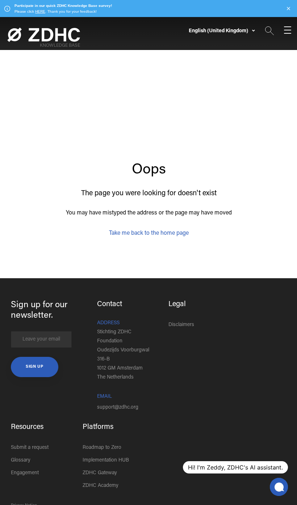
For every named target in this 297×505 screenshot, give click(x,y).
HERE (40, 11)
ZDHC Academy (100, 485)
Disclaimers (181, 324)
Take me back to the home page (149, 233)
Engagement (25, 473)
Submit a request (30, 447)
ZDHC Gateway (100, 473)
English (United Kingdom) (219, 31)
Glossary (20, 460)
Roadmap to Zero (102, 447)
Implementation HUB (106, 460)
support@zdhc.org (117, 407)
